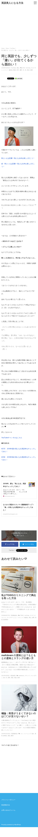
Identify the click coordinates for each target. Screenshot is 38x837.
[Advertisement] (19, 26)
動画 (14, 70)
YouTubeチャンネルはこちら (11, 438)
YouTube (13, 68)
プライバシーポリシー (8, 800)
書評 (21, 70)
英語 (28, 70)
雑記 (18, 68)
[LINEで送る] (19, 78)
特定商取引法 (5, 805)
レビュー (5, 70)
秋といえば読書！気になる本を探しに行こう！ (18, 158)
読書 (31, 70)
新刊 (18, 70)
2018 (23, 68)
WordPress (17, 824)
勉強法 (11, 70)
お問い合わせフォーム (8, 810)
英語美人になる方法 (12, 2)
